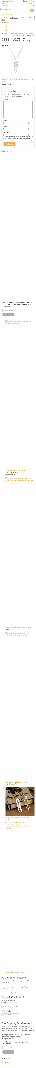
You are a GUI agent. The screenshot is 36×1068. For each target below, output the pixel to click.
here (23, 993)
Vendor (10, 1)
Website (6, 132)
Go (3, 20)
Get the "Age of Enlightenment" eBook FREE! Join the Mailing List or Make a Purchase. (17, 304)
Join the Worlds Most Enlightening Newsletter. (15, 1043)
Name (6, 120)
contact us (16, 989)
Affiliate (32, 1)
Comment (7, 100)
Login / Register (4, 4)
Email (6, 126)
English (8, 1014)
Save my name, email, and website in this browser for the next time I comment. (19, 137)
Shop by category (7, 14)
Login (8, 1059)
